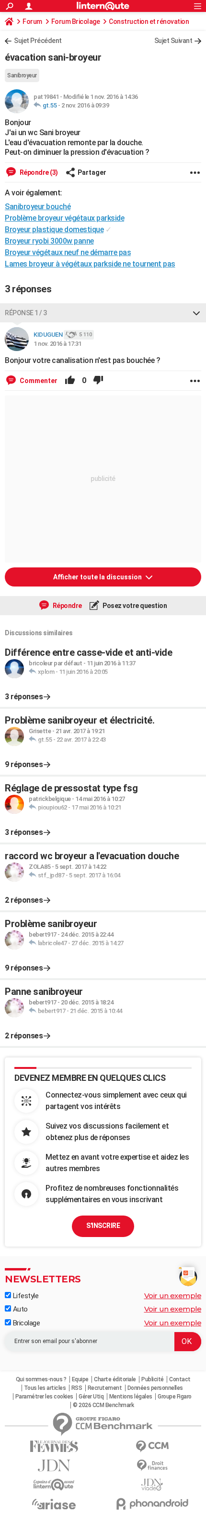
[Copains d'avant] (54, 1485)
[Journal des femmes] (54, 1446)
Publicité (152, 1379)
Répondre (66, 605)
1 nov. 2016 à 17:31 (57, 343)
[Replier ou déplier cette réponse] (196, 312)
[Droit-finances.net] (152, 1466)
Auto (19, 1309)
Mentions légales (130, 1396)
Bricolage (25, 1323)
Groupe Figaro (175, 1396)
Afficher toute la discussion (98, 577)
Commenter (37, 380)
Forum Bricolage (75, 21)
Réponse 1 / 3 (26, 313)
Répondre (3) (38, 172)
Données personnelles (155, 1388)
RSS (76, 1388)
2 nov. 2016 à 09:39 (85, 105)
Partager (92, 172)
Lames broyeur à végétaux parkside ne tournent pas (90, 263)
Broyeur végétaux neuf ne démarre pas (68, 252)
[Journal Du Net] (54, 1466)
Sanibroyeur (22, 75)
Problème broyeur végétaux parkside (64, 218)
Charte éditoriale (115, 1379)
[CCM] (152, 1446)
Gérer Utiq (91, 1396)
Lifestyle (24, 1295)
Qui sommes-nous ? (41, 1379)
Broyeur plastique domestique (54, 229)
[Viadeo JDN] (152, 1485)
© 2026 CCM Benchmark (103, 1405)
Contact (180, 1379)
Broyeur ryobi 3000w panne (49, 240)
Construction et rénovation (149, 21)
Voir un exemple (173, 1295)
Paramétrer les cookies (44, 1396)
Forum (32, 21)
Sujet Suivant (173, 40)
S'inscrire (103, 1225)
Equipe (80, 1379)
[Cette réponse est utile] (70, 380)
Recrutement (105, 1388)
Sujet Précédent (38, 40)
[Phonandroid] (152, 1504)
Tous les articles (45, 1388)
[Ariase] (54, 1504)
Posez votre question (134, 605)
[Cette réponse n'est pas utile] (98, 380)
